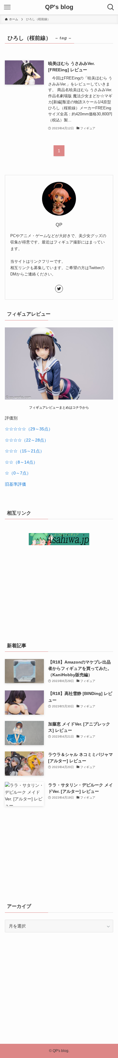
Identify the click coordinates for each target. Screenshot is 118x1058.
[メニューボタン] (7, 7)
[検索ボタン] (110, 7)
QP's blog (59, 7)
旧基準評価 (15, 484)
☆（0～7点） (18, 473)
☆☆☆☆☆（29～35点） (29, 428)
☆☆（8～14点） (21, 462)
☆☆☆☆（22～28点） (26, 440)
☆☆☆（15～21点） (24, 451)
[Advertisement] (59, 591)
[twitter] (59, 289)
